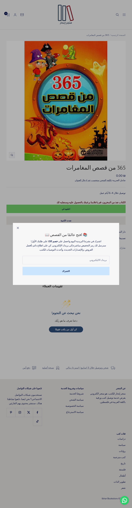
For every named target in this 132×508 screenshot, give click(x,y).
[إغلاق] (18, 228)
